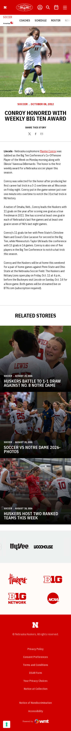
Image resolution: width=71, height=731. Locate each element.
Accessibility (35, 711)
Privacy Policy (35, 649)
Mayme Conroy (48, 151)
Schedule (41, 20)
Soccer (22, 104)
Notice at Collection (35, 688)
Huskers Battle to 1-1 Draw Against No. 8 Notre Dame (32, 383)
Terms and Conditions (35, 665)
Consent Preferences (35, 657)
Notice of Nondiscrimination (35, 702)
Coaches (24, 20)
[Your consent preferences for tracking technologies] (6, 724)
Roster (55, 20)
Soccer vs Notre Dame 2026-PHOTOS (32, 449)
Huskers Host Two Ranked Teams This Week (31, 515)
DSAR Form (35, 673)
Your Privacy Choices (35, 681)
